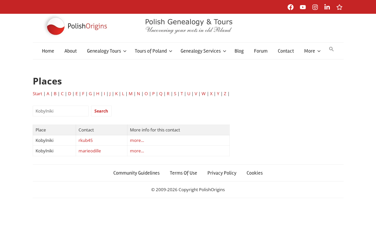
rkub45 (86, 140)
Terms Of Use (183, 173)
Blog (239, 51)
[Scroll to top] (367, 235)
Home (48, 51)
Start (37, 93)
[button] (331, 49)
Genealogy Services (201, 51)
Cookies (255, 173)
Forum (261, 51)
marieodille (90, 151)
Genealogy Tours (104, 51)
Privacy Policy (221, 173)
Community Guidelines (136, 173)
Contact (286, 51)
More (309, 51)
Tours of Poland (151, 51)
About (70, 51)
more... (137, 140)
